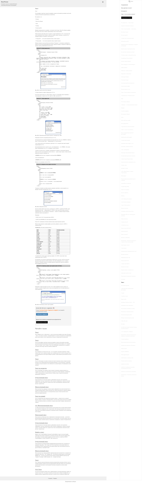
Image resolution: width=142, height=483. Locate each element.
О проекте (50, 478)
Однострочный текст (41, 377)
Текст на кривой (40, 396)
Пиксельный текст (40, 415)
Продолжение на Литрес (126, 17)
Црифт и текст (39, 432)
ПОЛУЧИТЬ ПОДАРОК (42, 314)
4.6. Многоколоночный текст (44, 405)
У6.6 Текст (38, 469)
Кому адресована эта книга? (126, 7)
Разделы (55, 478)
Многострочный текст (42, 387)
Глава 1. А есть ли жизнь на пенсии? (128, 14)
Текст (37, 332)
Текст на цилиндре (41, 368)
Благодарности (124, 11)
